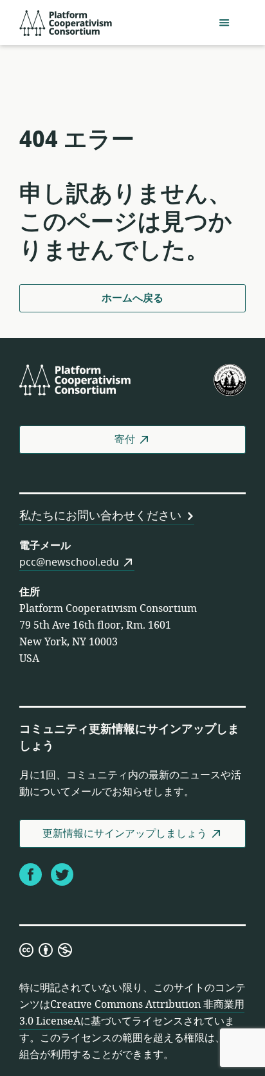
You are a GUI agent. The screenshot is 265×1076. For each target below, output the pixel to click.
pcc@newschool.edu (69, 562)
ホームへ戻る (132, 298)
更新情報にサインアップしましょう (124, 833)
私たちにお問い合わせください (100, 515)
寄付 (124, 439)
